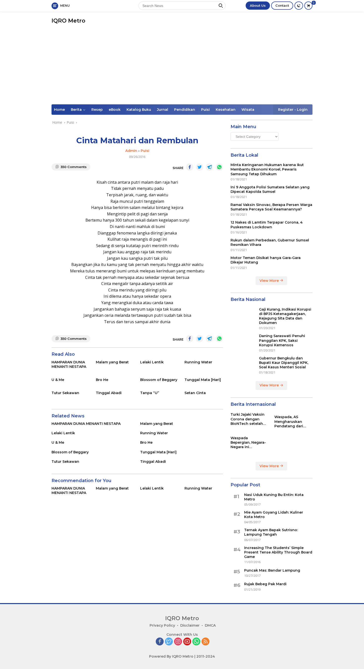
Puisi (205, 109)
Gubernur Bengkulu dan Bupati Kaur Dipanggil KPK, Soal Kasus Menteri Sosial (283, 362)
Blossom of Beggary (158, 380)
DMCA (210, 625)
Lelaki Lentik (152, 362)
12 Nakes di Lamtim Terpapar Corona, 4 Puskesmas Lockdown (267, 224)
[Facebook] (160, 642)
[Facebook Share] (189, 167)
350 (73, 167)
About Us (258, 5)
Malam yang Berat (112, 362)
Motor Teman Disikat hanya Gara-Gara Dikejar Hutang (266, 260)
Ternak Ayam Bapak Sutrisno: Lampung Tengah (271, 532)
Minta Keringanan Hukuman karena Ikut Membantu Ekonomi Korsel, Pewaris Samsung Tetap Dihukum (267, 169)
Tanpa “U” (149, 393)
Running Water (198, 362)
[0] (308, 5)
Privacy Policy (162, 625)
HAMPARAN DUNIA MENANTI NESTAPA (69, 364)
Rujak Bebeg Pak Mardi (265, 584)
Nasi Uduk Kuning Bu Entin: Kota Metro (274, 497)
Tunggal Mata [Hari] (202, 380)
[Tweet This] (199, 167)
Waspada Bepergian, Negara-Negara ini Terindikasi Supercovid (248, 442)
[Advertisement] (182, 67)
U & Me (58, 380)
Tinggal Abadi (109, 393)
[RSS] (205, 642)
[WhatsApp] (196, 642)
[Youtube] (187, 642)
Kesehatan (225, 109)
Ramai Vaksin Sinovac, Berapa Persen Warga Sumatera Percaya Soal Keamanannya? (271, 207)
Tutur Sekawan (65, 393)
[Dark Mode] (298, 5)
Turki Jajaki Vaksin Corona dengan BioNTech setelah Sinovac (247, 419)
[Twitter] (169, 642)
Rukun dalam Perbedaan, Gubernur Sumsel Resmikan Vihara (270, 242)
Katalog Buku (139, 109)
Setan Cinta (195, 393)
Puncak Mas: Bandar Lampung (272, 570)
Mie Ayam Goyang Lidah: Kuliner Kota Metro (273, 514)
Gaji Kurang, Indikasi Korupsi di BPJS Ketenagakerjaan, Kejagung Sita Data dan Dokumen (285, 316)
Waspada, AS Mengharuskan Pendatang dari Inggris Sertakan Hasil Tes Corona (289, 421)
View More (270, 280)
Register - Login (293, 109)
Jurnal (162, 109)
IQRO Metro (68, 20)
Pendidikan (184, 109)
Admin (131, 150)
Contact (282, 5)
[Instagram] (178, 642)
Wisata (247, 109)
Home (59, 109)
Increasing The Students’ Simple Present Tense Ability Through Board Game (278, 552)
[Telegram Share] (209, 167)
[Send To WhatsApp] (219, 167)
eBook (115, 109)
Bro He (102, 380)
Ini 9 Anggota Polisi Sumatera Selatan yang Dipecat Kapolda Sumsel (270, 189)
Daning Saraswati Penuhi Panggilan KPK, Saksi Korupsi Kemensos (282, 340)
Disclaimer (190, 625)
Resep (97, 109)
